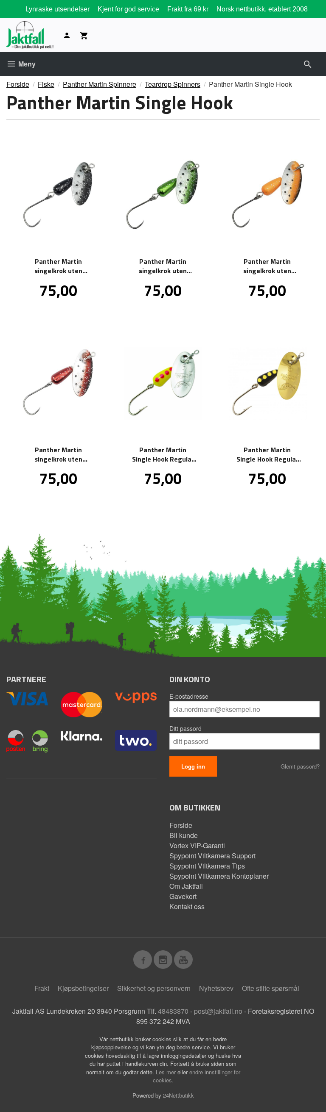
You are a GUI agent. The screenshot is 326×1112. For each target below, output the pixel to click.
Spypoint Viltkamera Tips (207, 866)
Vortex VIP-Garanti (197, 845)
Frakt (41, 988)
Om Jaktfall (186, 886)
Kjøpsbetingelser (83, 988)
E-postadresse (188, 696)
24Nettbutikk (178, 1095)
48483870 (173, 1011)
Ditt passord (185, 728)
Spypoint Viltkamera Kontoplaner (219, 876)
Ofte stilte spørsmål (270, 988)
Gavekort (183, 896)
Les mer (166, 1072)
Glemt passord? (300, 766)
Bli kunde (183, 835)
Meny (26, 64)
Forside (17, 84)
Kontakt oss (187, 906)
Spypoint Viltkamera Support (212, 855)
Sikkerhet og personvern (154, 988)
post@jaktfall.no (218, 1011)
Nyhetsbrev (216, 988)
